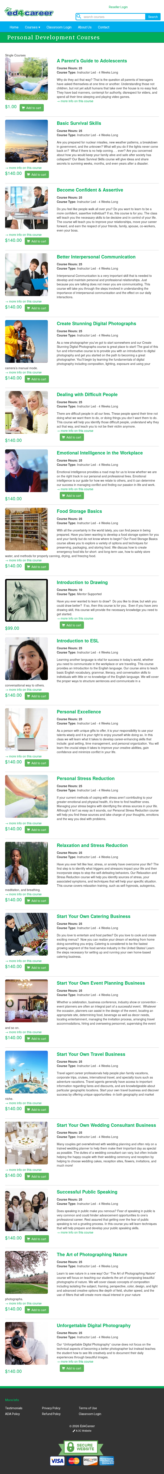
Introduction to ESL (78, 640)
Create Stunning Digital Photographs (96, 323)
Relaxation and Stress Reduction (92, 845)
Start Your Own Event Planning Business (101, 983)
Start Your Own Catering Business (93, 916)
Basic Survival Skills (79, 123)
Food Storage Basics (79, 511)
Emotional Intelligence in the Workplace (100, 452)
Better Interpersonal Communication (96, 256)
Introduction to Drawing (82, 582)
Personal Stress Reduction (86, 778)
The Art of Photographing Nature (92, 1254)
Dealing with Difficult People (87, 394)
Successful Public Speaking (87, 1191)
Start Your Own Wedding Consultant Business (106, 1125)
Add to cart (33, 108)
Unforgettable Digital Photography (94, 1325)
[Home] (32, 10)
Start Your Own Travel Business (91, 1054)
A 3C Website (83, 1430)
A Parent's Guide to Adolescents (92, 60)
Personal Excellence (79, 711)
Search (153, 17)
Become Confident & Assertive (90, 189)
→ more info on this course (75, 101)
